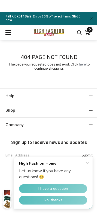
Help (10, 95)
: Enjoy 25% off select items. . (43, 18)
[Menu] (8, 32)
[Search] (79, 32)
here (82, 64)
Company (14, 124)
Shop (10, 110)
